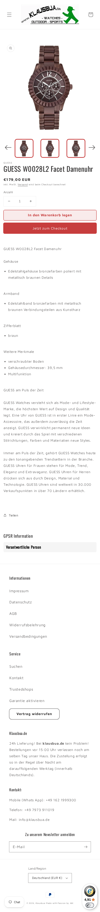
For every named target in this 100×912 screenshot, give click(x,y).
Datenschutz (20, 602)
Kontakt (16, 678)
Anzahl (8, 192)
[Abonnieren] (85, 847)
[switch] (90, 905)
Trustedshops (21, 689)
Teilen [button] (13, 515)
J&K (71, 903)
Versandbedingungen (28, 636)
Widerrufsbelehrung (27, 625)
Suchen (16, 666)
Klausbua (40, 903)
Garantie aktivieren (26, 701)
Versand (23, 184)
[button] (9, 15)
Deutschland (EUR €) (47, 878)
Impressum (19, 591)
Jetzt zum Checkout (50, 228)
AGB (13, 613)
